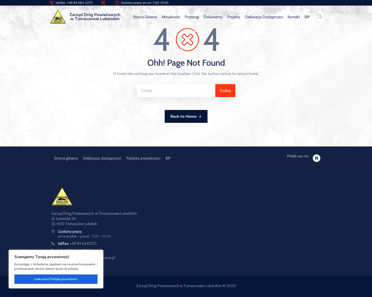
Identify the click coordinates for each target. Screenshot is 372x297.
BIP (307, 17)
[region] (56, 269)
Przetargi (192, 17)
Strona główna (145, 17)
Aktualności (171, 17)
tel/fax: (77, 243)
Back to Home (183, 116)
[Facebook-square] (316, 158)
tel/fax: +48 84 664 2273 (74, 3)
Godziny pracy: (70, 231)
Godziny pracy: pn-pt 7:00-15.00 (145, 3)
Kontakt (294, 17)
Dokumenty (213, 17)
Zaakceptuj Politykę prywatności (56, 279)
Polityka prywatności (143, 158)
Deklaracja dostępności (264, 17)
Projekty (233, 17)
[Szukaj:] (176, 90)
